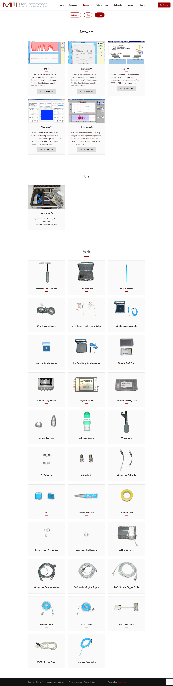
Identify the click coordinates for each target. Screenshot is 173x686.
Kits (88, 15)
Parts (100, 15)
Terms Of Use (89, 682)
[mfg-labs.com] (25, 5)
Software (75, 15)
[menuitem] (61, 5)
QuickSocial (122, 682)
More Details (46, 91)
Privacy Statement (75, 682)
